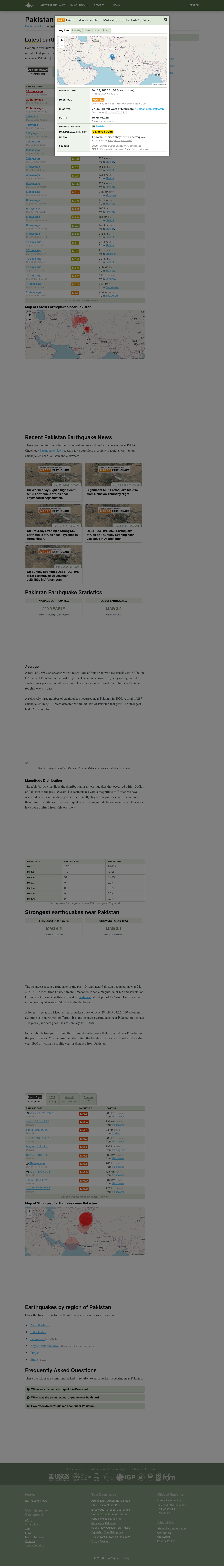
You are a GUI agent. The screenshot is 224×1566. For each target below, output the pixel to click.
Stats (106, 30)
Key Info (64, 30)
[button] (112, 57)
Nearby (76, 30)
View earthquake (132, 146)
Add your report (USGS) (120, 140)
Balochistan (144, 109)
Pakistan (158, 109)
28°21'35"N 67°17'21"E (116, 112)
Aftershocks (91, 30)
